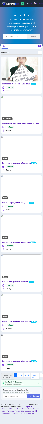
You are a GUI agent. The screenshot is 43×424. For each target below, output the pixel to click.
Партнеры (10, 411)
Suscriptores (33, 396)
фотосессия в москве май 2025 (16, 84)
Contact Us (29, 411)
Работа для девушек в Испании (16, 242)
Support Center (19, 413)
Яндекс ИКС (19, 411)
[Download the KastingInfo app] (22, 3)
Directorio (30, 413)
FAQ (10, 409)
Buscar (33, 36)
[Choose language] (29, 3)
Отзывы (5, 409)
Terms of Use (27, 409)
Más (21, 68)
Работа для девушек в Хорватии (16, 361)
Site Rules (17, 409)
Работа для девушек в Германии (16, 163)
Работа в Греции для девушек (15, 202)
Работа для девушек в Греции (15, 282)
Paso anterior (35, 376)
